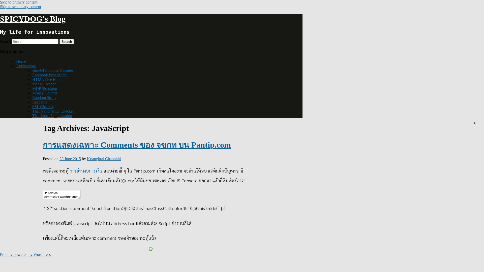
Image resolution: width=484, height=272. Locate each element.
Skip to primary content (18, 2)
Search (5, 41)
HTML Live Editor (47, 79)
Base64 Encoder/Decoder (52, 70)
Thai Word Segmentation (52, 116)
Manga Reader (44, 84)
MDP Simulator (44, 88)
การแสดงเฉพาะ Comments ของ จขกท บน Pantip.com (137, 144)
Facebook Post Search (50, 75)
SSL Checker (42, 107)
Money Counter (44, 93)
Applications (26, 66)
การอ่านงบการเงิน (86, 171)
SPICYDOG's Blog (33, 18)
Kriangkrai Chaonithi (104, 159)
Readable (39, 102)
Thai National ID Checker (53, 111)
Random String (44, 97)
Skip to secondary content (20, 7)
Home (21, 61)
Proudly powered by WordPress (25, 254)
